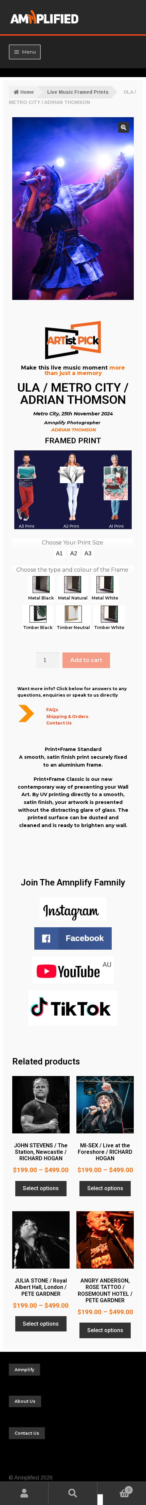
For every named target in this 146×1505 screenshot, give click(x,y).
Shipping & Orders (67, 716)
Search (73, 1493)
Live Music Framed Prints (78, 92)
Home (27, 92)
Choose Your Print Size (72, 542)
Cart (116, 1487)
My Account (24, 1493)
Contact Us (59, 722)
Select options (41, 1188)
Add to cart (86, 660)
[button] (123, 127)
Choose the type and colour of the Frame (72, 570)
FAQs (52, 709)
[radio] (59, 554)
